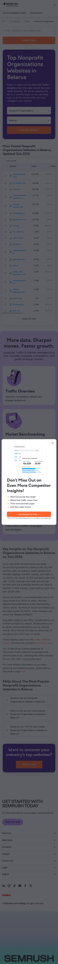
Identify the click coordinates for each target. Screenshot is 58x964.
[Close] (52, 443)
